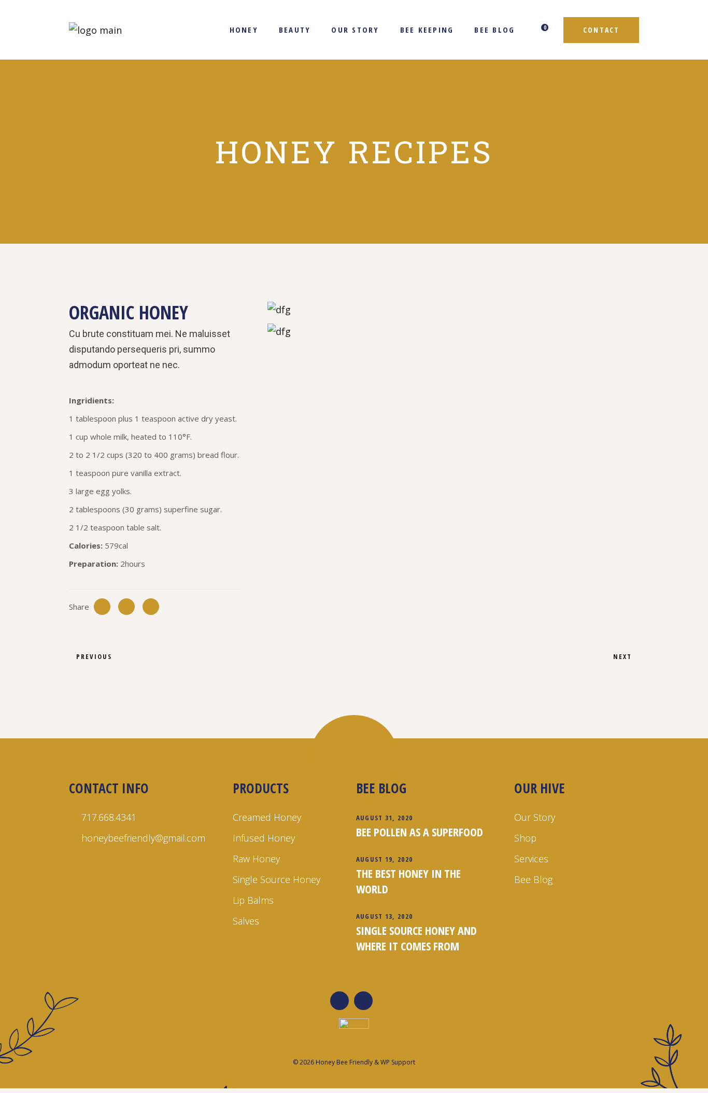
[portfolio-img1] (453, 309)
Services (531, 858)
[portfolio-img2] (453, 331)
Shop (525, 838)
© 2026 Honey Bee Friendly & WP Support (354, 1062)
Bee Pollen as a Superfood (419, 831)
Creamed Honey (267, 817)
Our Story (534, 817)
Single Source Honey (276, 879)
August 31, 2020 (384, 817)
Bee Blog (533, 879)
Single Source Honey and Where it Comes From (416, 938)
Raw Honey (256, 858)
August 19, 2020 (384, 859)
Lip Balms (253, 900)
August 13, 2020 (384, 916)
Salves (246, 921)
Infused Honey (264, 838)
